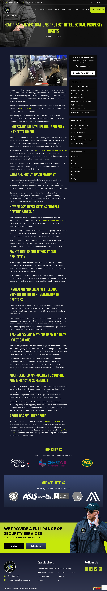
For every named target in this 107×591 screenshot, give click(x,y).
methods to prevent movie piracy (52, 220)
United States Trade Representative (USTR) (50, 150)
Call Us (14, 546)
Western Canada (60, 10)
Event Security (63, 576)
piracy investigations (27, 108)
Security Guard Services (47, 568)
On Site (70, 10)
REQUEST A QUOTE (82, 73)
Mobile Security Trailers (66, 572)
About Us (76, 10)
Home (35, 10)
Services (41, 10)
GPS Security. (19, 588)
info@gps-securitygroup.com (34, 2)
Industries (49, 10)
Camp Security (43, 576)
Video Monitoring (64, 568)
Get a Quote (86, 10)
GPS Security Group (52, 421)
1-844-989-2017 (13, 2)
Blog (59, 580)
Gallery (40, 580)
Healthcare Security (45, 572)
